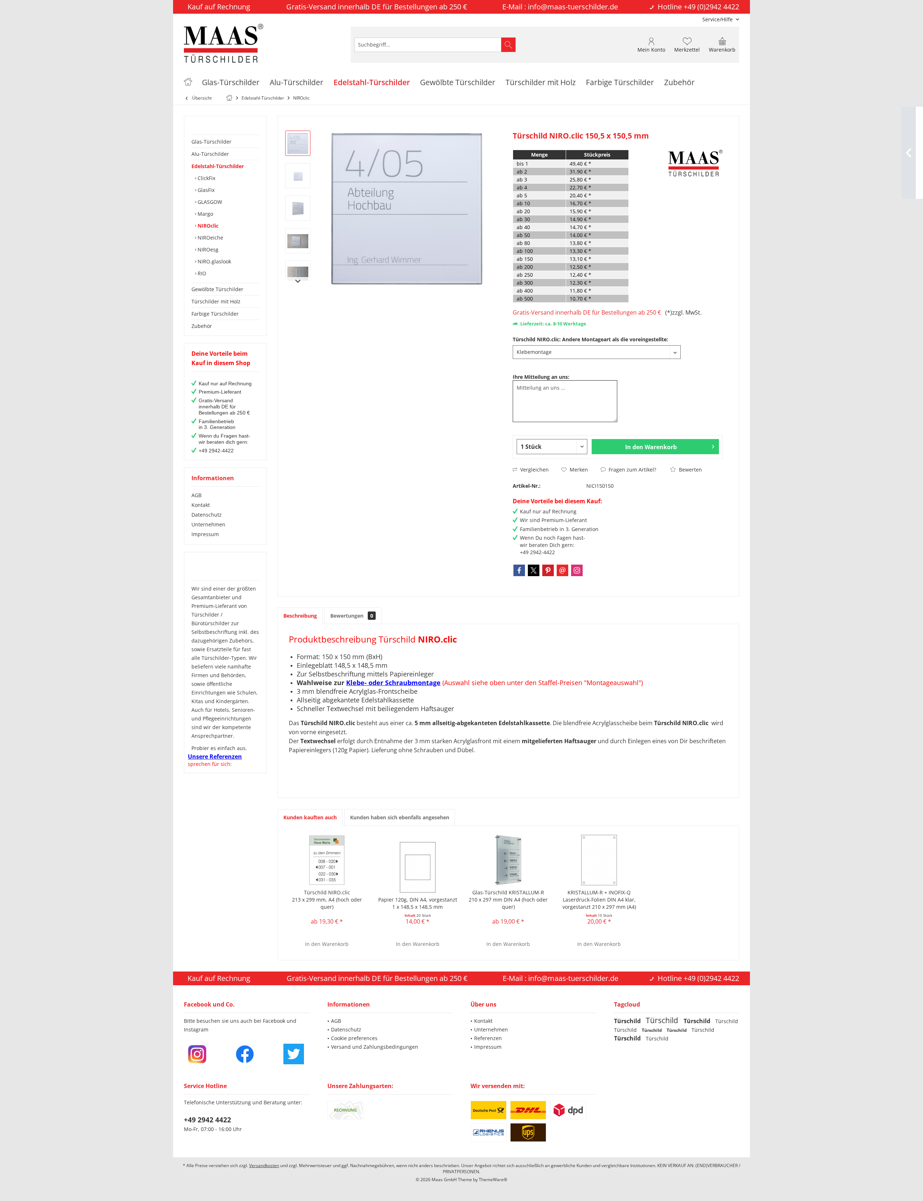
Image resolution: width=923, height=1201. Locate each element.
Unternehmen (208, 524)
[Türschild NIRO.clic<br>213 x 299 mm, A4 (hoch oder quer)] (327, 860)
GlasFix (205, 190)
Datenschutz (206, 514)
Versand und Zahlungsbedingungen (374, 1046)
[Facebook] (519, 570)
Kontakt (200, 504)
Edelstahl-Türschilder (217, 166)
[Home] (188, 82)
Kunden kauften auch (310, 817)
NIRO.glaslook (213, 261)
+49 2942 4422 (207, 1120)
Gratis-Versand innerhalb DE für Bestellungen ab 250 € (588, 312)
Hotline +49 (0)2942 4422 (698, 7)
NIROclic (207, 225)
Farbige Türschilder (215, 313)
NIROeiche (209, 237)
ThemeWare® (493, 1179)
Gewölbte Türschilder (217, 289)
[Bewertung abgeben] (590, 145)
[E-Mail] (562, 570)
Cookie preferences (354, 1038)
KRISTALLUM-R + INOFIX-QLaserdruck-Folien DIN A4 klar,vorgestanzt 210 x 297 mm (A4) (599, 899)
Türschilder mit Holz (215, 301)
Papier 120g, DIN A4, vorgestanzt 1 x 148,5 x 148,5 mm (417, 903)
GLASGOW (209, 201)
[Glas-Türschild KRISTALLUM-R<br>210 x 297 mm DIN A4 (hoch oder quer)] (508, 860)
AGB (196, 495)
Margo (204, 213)
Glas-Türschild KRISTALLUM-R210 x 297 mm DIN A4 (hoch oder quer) (508, 899)
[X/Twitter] (533, 570)
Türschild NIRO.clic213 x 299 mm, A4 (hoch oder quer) (327, 899)
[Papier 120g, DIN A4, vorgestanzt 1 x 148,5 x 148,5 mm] (418, 867)
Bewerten (689, 469)
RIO (201, 273)
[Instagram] (577, 570)
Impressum (205, 534)
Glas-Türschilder (211, 141)
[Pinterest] (548, 570)
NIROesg (207, 249)
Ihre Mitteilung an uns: (541, 376)
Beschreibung (300, 615)
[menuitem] (718, 19)
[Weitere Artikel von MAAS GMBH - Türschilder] (695, 163)
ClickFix (205, 178)
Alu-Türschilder (210, 153)
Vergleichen (534, 469)
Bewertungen (351, 615)
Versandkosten (264, 1165)
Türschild (628, 1021)
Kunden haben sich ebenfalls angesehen (399, 817)
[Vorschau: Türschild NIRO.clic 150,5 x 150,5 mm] (297, 143)
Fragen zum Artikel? (631, 469)
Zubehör (201, 326)
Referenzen (488, 1038)
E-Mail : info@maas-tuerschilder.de (560, 7)
